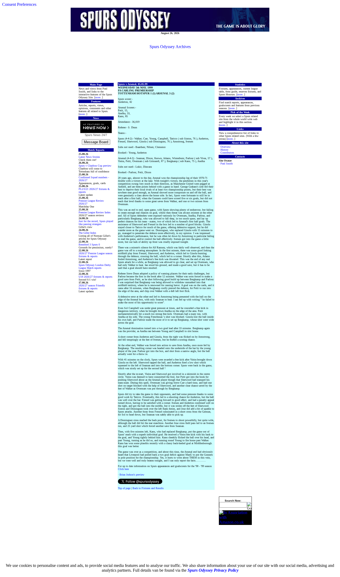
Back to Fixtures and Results (148, 488)
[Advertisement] (170, 65)
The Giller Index (87, 232)
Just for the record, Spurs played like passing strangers (96, 223)
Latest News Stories (89, 156)
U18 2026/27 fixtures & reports (95, 276)
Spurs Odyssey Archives (170, 46)
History (224, 149)
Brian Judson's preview (132, 474)
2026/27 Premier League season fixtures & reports (95, 255)
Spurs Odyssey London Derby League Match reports (95, 266)
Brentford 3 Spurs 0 (89, 244)
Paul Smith (226, 163)
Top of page (124, 488)
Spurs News (93, 135)
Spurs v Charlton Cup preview (95, 165)
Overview (225, 146)
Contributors (227, 152)
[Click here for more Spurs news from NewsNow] (96, 127)
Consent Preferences (19, 4)
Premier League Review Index (94, 212)
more (97, 97)
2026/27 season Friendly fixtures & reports (92, 287)
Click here (123, 469)
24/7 (104, 135)
